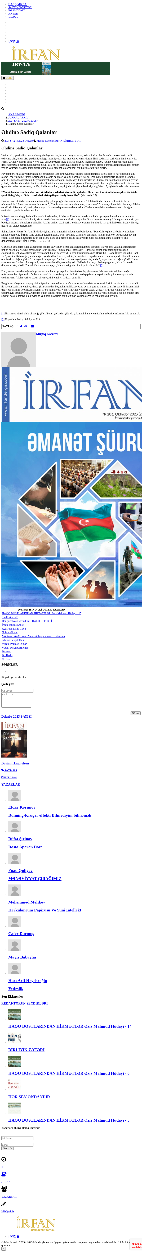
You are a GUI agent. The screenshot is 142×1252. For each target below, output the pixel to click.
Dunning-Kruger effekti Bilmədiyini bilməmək (49, 815)
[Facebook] (9, 41)
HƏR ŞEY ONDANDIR (29, 1097)
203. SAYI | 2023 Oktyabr (22, 120)
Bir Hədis (7, 655)
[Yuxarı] (3, 1249)
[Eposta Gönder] (32, 326)
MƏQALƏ (7, 1211)
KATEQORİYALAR (20, 93)
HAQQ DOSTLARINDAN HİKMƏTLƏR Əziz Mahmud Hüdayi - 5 (69, 1120)
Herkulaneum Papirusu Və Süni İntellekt (44, 910)
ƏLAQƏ (13, 16)
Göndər (135, 713)
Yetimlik (15, 989)
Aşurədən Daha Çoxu (14, 628)
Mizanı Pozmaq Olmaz (14, 643)
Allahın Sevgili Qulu (13, 640)
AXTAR (13, 13)
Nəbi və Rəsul (9, 632)
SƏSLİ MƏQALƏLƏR (21, 96)
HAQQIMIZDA (17, 4)
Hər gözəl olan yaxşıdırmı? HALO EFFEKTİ (27, 621)
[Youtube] (18, 41)
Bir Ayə (6, 659)
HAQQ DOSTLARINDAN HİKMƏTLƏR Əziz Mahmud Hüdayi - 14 (70, 1026)
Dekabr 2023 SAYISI (16, 716)
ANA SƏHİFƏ (16, 83)
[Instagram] (15, 41)
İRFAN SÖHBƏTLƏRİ (67, 140)
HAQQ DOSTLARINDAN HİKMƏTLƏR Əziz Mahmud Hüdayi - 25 (41, 613)
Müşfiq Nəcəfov (45, 140)
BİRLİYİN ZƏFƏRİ (26, 1050)
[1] (7, 219)
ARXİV (12, 87)
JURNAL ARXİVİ (18, 117)
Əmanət (6, 651)
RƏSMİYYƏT (16, 10)
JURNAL (6, 1181)
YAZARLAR (16, 90)
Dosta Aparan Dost (25, 847)
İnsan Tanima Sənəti (13, 624)
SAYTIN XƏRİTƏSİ (20, 7)
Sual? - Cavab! (10, 617)
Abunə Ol (7, 1148)
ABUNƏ (13, 99)
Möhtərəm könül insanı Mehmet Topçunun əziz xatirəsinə (33, 636)
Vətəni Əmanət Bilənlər (15, 647)
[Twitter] (12, 41)
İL (2, 1167)
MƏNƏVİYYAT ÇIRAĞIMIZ (34, 878)
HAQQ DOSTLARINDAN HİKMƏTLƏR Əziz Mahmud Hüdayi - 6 (69, 1073)
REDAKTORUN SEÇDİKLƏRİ (24, 1003)
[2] (101, 265)
